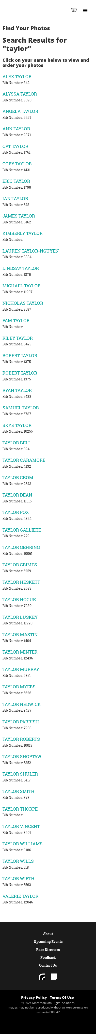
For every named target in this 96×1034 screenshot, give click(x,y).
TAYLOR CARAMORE (23, 460)
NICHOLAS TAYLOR (22, 303)
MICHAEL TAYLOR (21, 286)
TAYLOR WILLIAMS (22, 844)
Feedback (48, 957)
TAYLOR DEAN (17, 495)
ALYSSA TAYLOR (19, 94)
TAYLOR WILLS (18, 861)
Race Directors (48, 949)
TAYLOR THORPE (20, 809)
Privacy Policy (34, 997)
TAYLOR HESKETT (21, 582)
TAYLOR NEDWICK (21, 704)
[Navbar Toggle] (85, 10)
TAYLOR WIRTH (18, 878)
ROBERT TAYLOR (19, 355)
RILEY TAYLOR (17, 338)
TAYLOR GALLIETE (21, 530)
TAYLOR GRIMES (19, 565)
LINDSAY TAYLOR (20, 268)
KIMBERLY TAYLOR (22, 233)
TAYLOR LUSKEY (20, 617)
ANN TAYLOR (16, 129)
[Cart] (74, 10)
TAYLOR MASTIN (20, 634)
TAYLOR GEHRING (21, 547)
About (48, 933)
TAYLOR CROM (17, 477)
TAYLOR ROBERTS (21, 739)
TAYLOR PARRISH (20, 722)
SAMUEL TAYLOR (20, 408)
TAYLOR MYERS (18, 687)
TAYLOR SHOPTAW (21, 756)
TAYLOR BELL (16, 443)
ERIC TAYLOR (16, 181)
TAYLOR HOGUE (19, 599)
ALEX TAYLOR (17, 76)
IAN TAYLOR (15, 198)
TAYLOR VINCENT (21, 826)
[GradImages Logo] (28, 15)
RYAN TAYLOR (17, 390)
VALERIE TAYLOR (20, 896)
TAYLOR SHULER (20, 774)
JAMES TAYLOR (18, 216)
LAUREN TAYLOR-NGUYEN (30, 251)
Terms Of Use (62, 997)
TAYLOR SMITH (18, 791)
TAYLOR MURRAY (20, 669)
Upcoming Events (48, 941)
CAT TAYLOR (15, 146)
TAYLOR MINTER (19, 652)
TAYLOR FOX (15, 512)
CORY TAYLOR (17, 164)
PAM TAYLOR (16, 320)
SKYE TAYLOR (17, 425)
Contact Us (48, 965)
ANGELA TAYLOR (20, 111)
